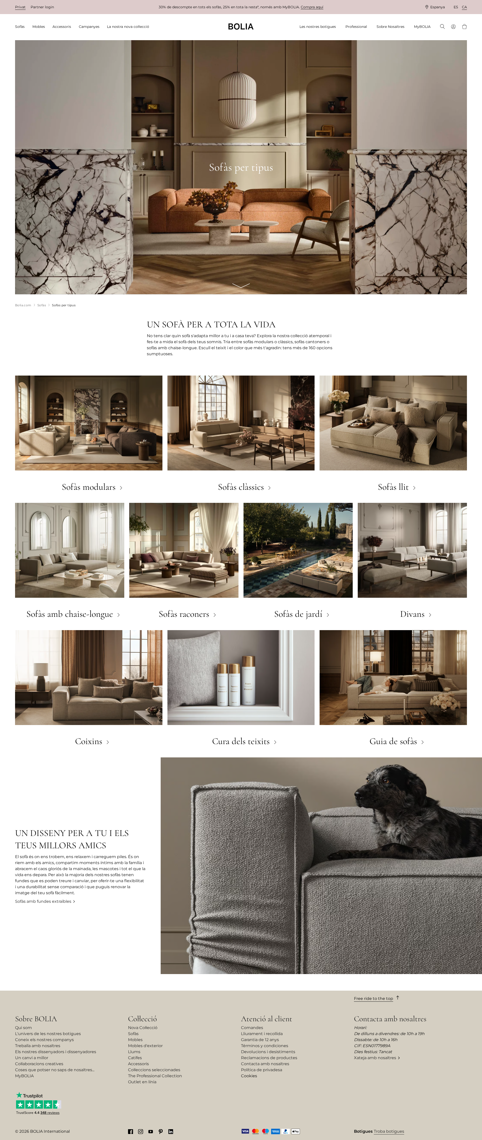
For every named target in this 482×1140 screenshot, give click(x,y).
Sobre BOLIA (36, 1019)
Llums (134, 1051)
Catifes (135, 1057)
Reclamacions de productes (269, 1057)
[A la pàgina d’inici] (241, 26)
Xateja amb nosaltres (375, 1057)
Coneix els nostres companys (44, 1039)
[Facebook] (130, 1131)
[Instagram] (140, 1131)
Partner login (42, 7)
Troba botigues (389, 1131)
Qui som (23, 1027)
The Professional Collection (155, 1075)
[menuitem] (21, 26)
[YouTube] (150, 1131)
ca (464, 7)
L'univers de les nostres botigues (48, 1033)
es (456, 7)
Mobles (135, 1039)
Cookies (249, 1075)
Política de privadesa (261, 1069)
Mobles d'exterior (145, 1045)
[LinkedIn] (170, 1131)
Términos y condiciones (264, 1045)
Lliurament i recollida (262, 1033)
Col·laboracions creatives (39, 1063)
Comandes (252, 1027)
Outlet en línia (142, 1081)
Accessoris (138, 1063)
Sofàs (133, 1033)
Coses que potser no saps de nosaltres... (54, 1069)
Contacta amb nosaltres (265, 1063)
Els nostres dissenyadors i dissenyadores (55, 1051)
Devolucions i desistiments (268, 1051)
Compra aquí (312, 7)
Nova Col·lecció (142, 1027)
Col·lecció (142, 1019)
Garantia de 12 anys (260, 1039)
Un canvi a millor (31, 1057)
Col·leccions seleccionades (154, 1069)
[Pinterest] (160, 1131)
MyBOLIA (24, 1075)
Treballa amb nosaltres (37, 1045)
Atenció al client (266, 1019)
